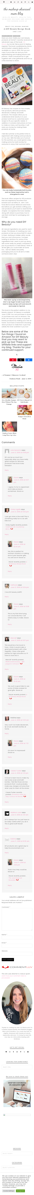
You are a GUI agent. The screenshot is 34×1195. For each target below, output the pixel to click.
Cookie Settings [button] (8, 1191)
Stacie (16, 478)
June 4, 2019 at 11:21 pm (19, 773)
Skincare (25, 26)
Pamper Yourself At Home (24, 417)
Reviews (18, 26)
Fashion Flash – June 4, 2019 (20, 379)
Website (5, 951)
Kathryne (14, 585)
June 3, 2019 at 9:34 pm (20, 587)
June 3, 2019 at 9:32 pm (20, 512)
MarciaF (14, 638)
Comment (6, 907)
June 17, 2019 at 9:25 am (20, 841)
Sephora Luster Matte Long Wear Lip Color (9, 434)
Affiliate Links (7, 36)
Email (4, 943)
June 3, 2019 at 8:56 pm (20, 452)
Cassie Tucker (16, 771)
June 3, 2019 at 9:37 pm (20, 640)
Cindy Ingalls (16, 509)
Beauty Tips (9, 26)
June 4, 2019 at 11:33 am (20, 720)
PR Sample (16, 36)
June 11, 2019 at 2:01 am (19, 815)
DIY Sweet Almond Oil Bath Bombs (24, 401)
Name (4, 935)
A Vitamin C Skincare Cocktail (14, 375)
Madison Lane (16, 812)
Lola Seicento (16, 450)
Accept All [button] (20, 1191)
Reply (7, 470)
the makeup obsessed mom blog (17, 11)
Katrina (13, 839)
